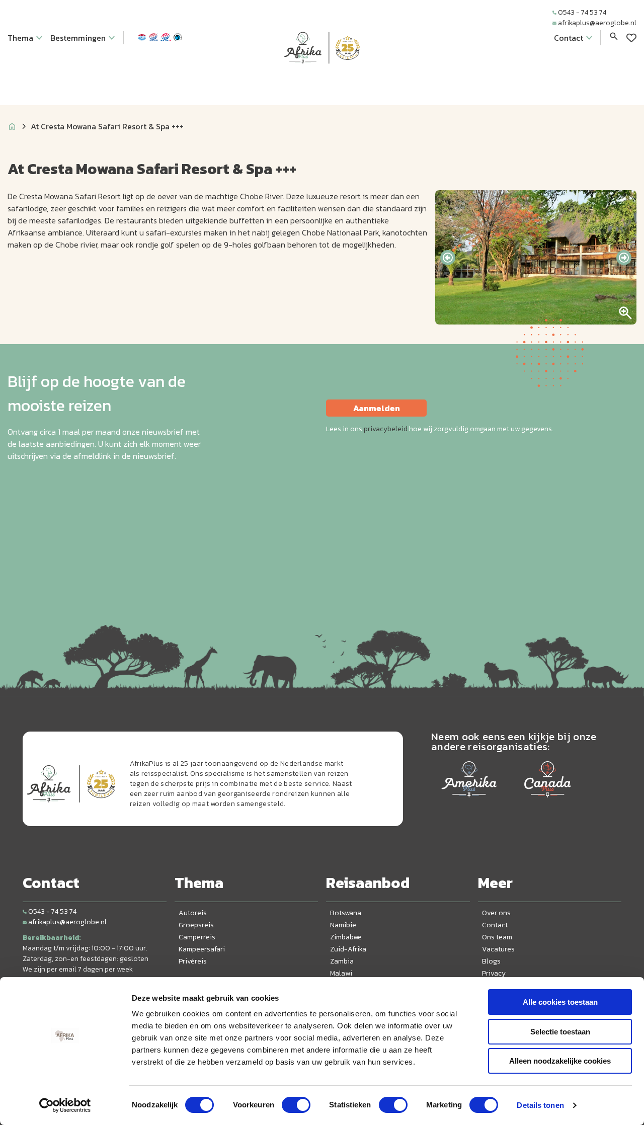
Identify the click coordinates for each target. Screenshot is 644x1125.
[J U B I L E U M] (322, 82)
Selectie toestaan (560, 1031)
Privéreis (193, 961)
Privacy (494, 973)
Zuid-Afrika (348, 949)
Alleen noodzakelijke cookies (560, 1061)
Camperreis (197, 937)
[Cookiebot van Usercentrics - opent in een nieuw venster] (65, 1105)
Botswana (345, 913)
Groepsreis (196, 925)
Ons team (497, 937)
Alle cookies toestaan (560, 1002)
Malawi (341, 973)
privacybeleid (386, 429)
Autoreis (193, 913)
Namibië (343, 925)
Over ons (496, 913)
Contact (495, 925)
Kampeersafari (202, 949)
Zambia (342, 961)
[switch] (296, 1105)
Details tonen (540, 1105)
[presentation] (447, 257)
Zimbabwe (346, 937)
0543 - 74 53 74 (582, 12)
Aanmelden (376, 408)
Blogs (491, 961)
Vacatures (498, 949)
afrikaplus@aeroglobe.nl (597, 23)
